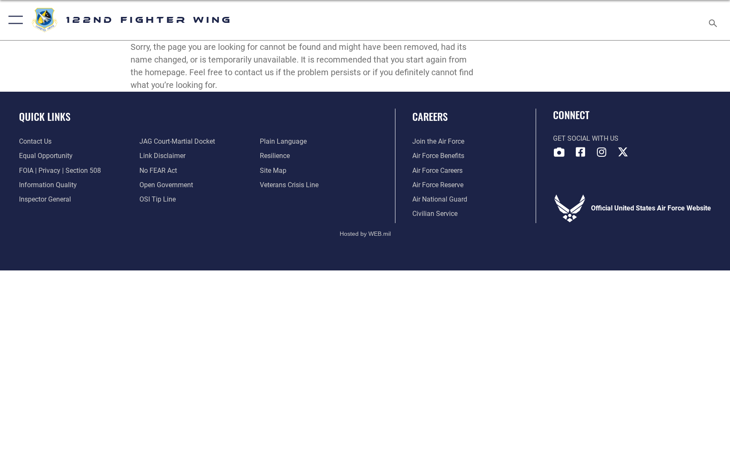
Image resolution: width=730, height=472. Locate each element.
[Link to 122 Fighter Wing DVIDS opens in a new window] (559, 152)
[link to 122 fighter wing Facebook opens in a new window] (580, 152)
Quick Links (45, 116)
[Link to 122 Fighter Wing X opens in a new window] (622, 152)
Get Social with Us (585, 138)
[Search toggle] (714, 20)
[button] (13, 20)
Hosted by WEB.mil (365, 233)
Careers (430, 116)
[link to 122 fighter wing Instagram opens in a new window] (601, 152)
